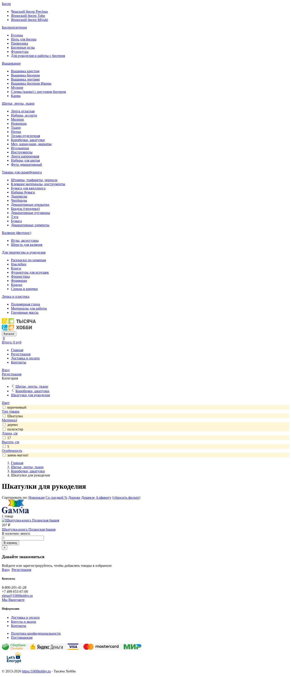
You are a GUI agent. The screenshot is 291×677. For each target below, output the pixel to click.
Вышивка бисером (25, 75)
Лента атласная (23, 111)
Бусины (17, 35)
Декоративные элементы (30, 225)
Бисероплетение (14, 27)
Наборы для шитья (25, 160)
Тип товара (10, 411)
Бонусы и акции (23, 622)
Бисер (6, 4)
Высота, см (10, 442)
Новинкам (36, 497)
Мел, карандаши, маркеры (31, 144)
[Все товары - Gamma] (15, 512)
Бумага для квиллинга (28, 188)
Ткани (16, 128)
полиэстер (15, 429)
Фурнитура (19, 51)
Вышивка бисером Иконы (31, 83)
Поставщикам (22, 637)
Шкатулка (15, 416)
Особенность (12, 451)
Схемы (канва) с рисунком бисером (38, 92)
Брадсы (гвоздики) (25, 209)
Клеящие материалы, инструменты (38, 184)
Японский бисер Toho (28, 16)
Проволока (19, 43)
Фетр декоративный (26, 164)
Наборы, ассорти (24, 115)
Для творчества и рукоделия (23, 252)
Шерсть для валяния (26, 245)
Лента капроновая (25, 156)
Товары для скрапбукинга (22, 172)
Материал (9, 420)
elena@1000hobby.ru (17, 596)
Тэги (14, 217)
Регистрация (20, 354)
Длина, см (10, 433)
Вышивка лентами (25, 79)
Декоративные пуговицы (30, 213)
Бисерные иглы (23, 47)
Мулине (17, 87)
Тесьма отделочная (25, 136)
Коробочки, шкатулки (28, 140)
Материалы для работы (29, 308)
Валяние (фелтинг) (16, 233)
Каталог (9, 334)
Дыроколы (19, 196)
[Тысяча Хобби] (19, 329)
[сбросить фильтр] (126, 497)
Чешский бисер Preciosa (29, 11)
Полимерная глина (25, 304)
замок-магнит (17, 455)
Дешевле (88, 497)
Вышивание (11, 63)
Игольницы (20, 148)
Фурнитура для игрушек (30, 272)
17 (9, 438)
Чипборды (19, 200)
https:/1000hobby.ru (36, 671)
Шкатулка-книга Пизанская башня (28, 529)
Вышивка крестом (25, 71)
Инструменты (22, 152)
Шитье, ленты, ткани (18, 103)
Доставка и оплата (25, 358)
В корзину (10, 543)
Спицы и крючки (24, 289)
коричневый (16, 407)
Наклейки (18, 264)
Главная (17, 350)
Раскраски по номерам (28, 260)
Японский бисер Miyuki (29, 20)
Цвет (6, 403)
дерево (12, 425)
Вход (6, 370)
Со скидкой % (56, 497)
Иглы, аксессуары (25, 240)
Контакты (18, 362)
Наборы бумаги (23, 192)
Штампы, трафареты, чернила (34, 180)
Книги (16, 268)
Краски (16, 285)
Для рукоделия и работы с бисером (38, 56)
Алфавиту (103, 497)
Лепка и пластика (15, 296)
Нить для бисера (23, 39)
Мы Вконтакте (13, 600)
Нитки (16, 132)
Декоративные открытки (30, 204)
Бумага (16, 221)
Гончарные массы (24, 312)
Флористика (20, 276)
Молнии (17, 119)
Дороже (74, 497)
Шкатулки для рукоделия (30, 395)
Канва (15, 96)
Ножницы (19, 123)
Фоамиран (19, 281)
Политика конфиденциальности (36, 633)
